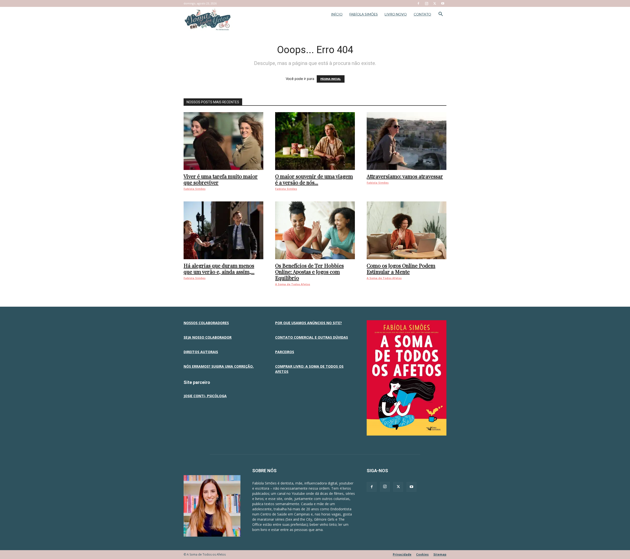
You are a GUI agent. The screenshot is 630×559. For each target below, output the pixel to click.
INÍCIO (337, 14)
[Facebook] (418, 3)
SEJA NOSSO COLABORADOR (208, 337)
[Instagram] (426, 3)
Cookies (422, 554)
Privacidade (402, 554)
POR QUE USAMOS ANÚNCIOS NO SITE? (308, 322)
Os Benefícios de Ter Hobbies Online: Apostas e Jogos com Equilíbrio (309, 271)
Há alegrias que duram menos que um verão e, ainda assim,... (219, 268)
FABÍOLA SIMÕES (363, 14)
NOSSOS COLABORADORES (206, 322)
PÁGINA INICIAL (330, 79)
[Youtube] (442, 3)
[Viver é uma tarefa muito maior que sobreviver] (223, 141)
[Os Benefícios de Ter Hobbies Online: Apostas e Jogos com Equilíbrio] (315, 230)
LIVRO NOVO (396, 14)
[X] (434, 3)
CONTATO (422, 14)
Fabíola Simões (194, 189)
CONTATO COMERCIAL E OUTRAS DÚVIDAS (311, 337)
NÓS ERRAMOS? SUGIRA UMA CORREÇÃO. (219, 366)
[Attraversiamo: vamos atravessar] (406, 141)
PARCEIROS (284, 351)
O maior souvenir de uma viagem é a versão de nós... (314, 179)
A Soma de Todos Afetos (292, 284)
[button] (440, 14)
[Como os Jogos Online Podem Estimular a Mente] (406, 230)
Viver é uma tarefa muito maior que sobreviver (221, 179)
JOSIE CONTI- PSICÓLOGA (205, 395)
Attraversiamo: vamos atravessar (405, 176)
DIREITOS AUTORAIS (201, 351)
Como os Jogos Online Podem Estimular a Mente (401, 268)
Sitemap (439, 554)
